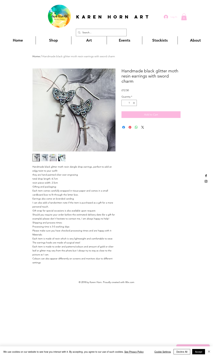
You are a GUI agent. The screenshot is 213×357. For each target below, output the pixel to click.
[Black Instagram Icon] (206, 181)
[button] (184, 16)
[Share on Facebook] (124, 127)
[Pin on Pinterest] (130, 127)
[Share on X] (143, 127)
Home (36, 56)
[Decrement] (124, 103)
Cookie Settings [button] (162, 351)
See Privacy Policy (134, 351)
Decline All (181, 351)
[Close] (209, 351)
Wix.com (129, 282)
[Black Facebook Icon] (206, 176)
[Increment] (134, 103)
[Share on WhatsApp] (136, 127)
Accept (198, 351)
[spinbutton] (129, 103)
